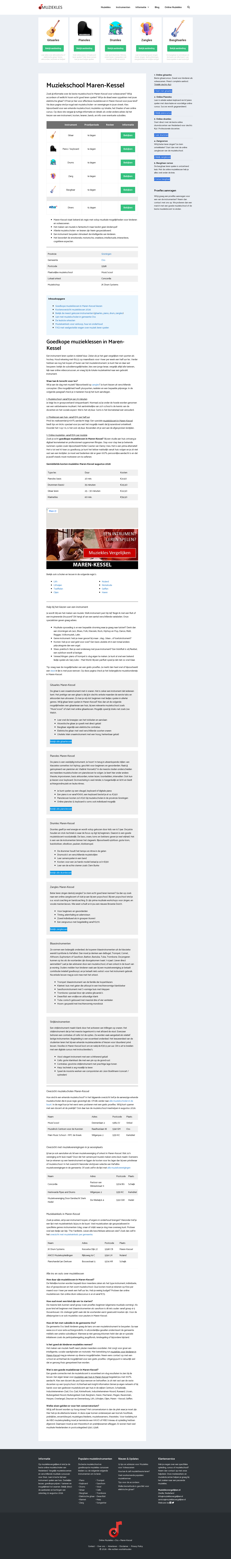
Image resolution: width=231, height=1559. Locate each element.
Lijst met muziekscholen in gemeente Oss (75, 317)
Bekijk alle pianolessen (61, 809)
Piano (81, 1480)
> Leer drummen (161, 135)
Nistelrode (107, 585)
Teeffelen (58, 589)
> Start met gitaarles (163, 91)
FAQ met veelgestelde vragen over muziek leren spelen (82, 328)
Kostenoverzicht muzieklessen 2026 (73, 310)
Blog (157, 7)
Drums (82, 1487)
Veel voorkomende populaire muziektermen (130, 1477)
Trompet (100, 1480)
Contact (91, 1546)
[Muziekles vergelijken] (50, 7)
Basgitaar (83, 1493)
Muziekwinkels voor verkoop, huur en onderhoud (79, 324)
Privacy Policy (137, 1546)
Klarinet (82, 1499)
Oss (103, 260)
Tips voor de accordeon (128, 1482)
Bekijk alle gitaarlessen (61, 742)
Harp (99, 1499)
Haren (105, 592)
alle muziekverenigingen (118, 1168)
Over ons (101, 1546)
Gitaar (82, 1490)
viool (53, 671)
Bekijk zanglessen (58, 929)
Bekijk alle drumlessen (61, 873)
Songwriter (101, 1503)
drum (112, 313)
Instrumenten (123, 7)
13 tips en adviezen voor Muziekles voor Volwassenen (133, 1466)
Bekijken (127, 135)
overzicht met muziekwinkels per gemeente (71, 1235)
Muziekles (106, 7)
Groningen (106, 254)
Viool (99, 1487)
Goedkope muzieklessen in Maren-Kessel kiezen (78, 306)
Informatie (141, 7)
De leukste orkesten (65, 321)
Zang (81, 1503)
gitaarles (98, 313)
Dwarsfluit (101, 1496)
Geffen (105, 589)
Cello (99, 1490)
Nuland (105, 582)
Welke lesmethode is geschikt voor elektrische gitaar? (133, 1487)
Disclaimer (123, 1546)
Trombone (101, 1493)
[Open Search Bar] (188, 7)
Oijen (56, 592)
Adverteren (112, 1546)
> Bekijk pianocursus (163, 113)
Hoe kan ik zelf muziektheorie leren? (134, 1471)
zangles (119, 313)
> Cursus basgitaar (162, 179)
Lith (55, 582)
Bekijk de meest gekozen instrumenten (74, 313)
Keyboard (83, 1483)
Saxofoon (101, 1483)
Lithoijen (58, 585)
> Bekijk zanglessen (162, 157)
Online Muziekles (173, 7)
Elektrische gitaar (87, 1496)
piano (106, 313)
